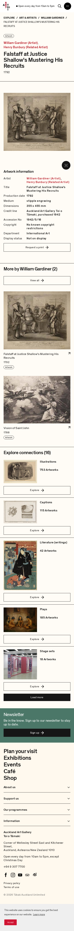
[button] (37, 330)
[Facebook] (6, 875)
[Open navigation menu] (67, 6)
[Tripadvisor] (27, 875)
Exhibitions (17, 758)
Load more (37, 697)
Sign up (34, 732)
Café (9, 771)
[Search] (59, 6)
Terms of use (11, 887)
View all (34, 280)
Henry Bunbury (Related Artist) (26, 47)
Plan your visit (20, 751)
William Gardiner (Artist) (21, 43)
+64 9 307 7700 (14, 867)
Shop (10, 778)
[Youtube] (20, 875)
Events (12, 765)
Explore (34, 490)
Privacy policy (12, 883)
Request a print (35, 247)
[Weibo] (34, 875)
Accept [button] (10, 922)
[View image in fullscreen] (66, 165)
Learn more (39, 914)
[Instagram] (13, 875)
